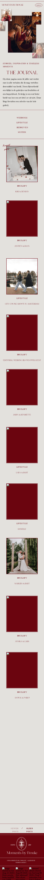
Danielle (22, 529)
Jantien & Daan (22, 246)
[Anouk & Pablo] (22, 670)
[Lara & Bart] (22, 445)
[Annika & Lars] (22, 614)
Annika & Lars (22, 641)
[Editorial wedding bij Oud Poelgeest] (22, 332)
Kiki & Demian (22, 191)
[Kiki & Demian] (22, 164)
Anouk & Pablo (22, 697)
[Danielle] (22, 501)
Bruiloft (22, 186)
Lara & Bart (22, 472)
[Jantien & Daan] (22, 218)
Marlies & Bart (22, 583)
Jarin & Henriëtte (22, 414)
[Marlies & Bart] (22, 556)
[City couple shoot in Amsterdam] (22, 276)
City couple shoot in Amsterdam (22, 304)
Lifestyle (22, 298)
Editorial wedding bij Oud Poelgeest (22, 360)
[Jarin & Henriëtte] (22, 387)
